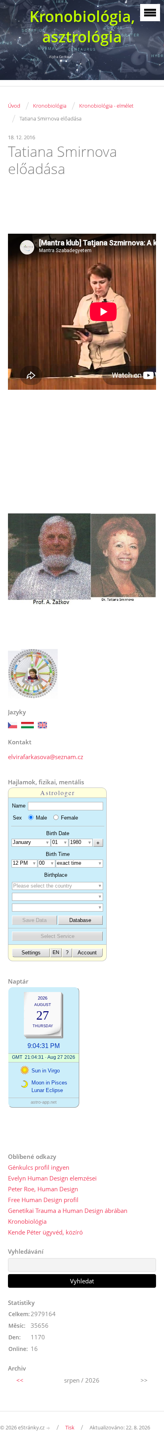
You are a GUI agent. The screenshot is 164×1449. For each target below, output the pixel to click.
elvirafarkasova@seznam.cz (45, 757)
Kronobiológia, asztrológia (82, 26)
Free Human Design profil (43, 1200)
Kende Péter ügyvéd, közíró (45, 1232)
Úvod (14, 105)
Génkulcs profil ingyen (38, 1167)
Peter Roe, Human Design (43, 1189)
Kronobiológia (49, 105)
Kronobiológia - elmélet (106, 105)
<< (19, 1380)
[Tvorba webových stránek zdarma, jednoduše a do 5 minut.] (48, 1428)
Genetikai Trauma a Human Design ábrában (67, 1210)
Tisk (69, 1427)
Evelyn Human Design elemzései (52, 1178)
